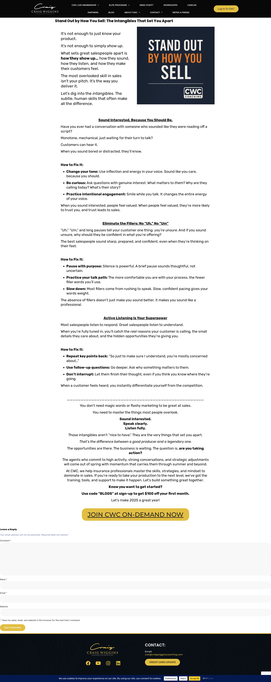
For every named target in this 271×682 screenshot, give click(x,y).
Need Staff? (146, 5)
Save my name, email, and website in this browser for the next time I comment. (41, 620)
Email (3, 593)
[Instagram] (108, 663)
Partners (93, 12)
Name (3, 579)
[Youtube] (98, 663)
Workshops (170, 5)
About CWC (130, 12)
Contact (155, 12)
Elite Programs (118, 5)
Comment (5, 540)
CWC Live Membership (84, 5)
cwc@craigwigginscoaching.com (164, 654)
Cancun (191, 5)
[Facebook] (88, 663)
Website (4, 606)
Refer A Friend (180, 12)
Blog (111, 12)
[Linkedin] (118, 663)
